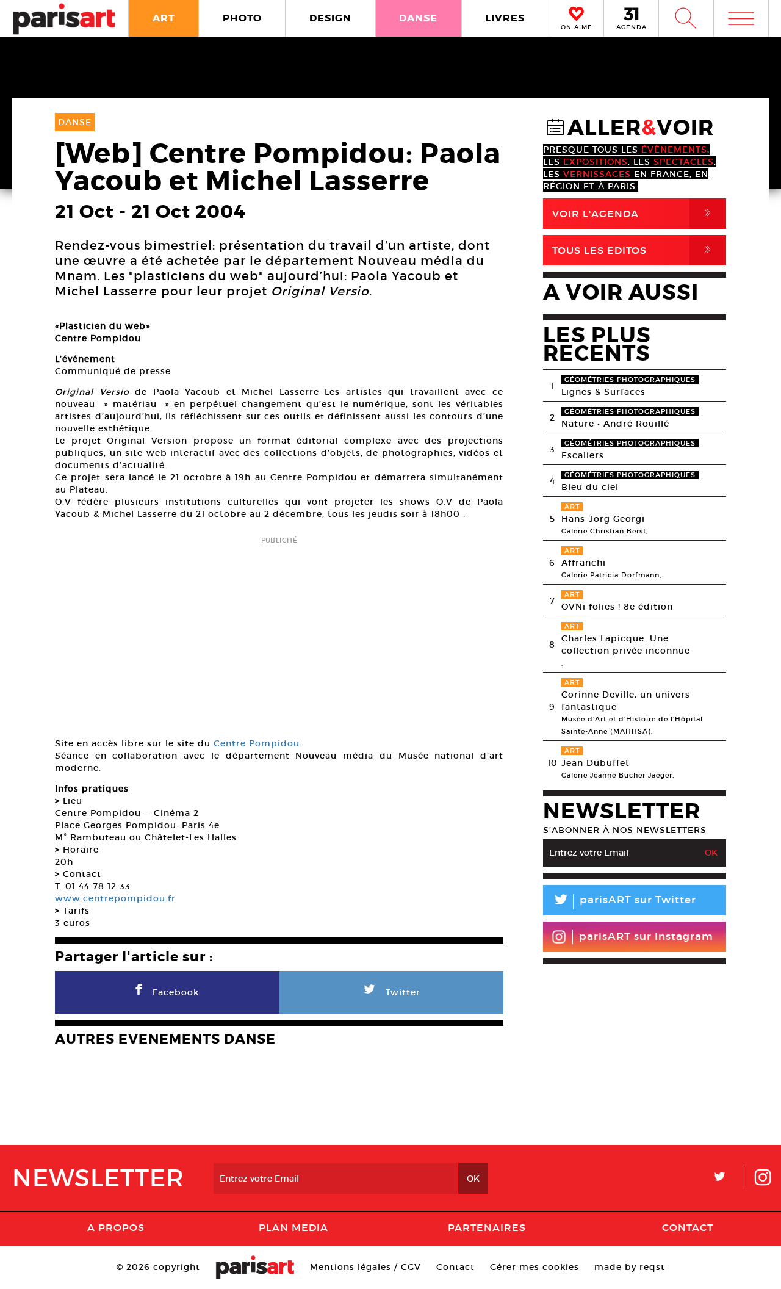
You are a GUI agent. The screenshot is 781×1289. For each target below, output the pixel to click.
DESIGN (330, 18)
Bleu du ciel (590, 487)
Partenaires (487, 1227)
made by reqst (629, 1267)
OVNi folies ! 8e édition (617, 606)
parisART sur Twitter (624, 901)
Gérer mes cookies (534, 1267)
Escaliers (582, 455)
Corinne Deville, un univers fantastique (625, 700)
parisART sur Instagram (646, 936)
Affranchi (583, 562)
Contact (687, 1227)
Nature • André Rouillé (615, 423)
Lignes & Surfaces (603, 391)
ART (164, 18)
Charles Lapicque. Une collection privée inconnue (625, 644)
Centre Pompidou (257, 743)
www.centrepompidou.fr (115, 898)
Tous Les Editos (634, 250)
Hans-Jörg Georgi (603, 518)
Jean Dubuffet (595, 762)
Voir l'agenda (634, 213)
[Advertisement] (279, 632)
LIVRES (505, 18)
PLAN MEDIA (293, 1227)
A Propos (116, 1227)
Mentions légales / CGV (365, 1267)
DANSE (418, 18)
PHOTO (242, 18)
